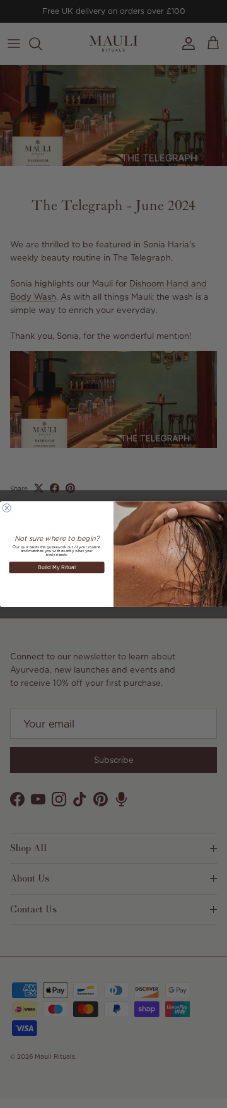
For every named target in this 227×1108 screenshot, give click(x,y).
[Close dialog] (7, 508)
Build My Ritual (57, 566)
